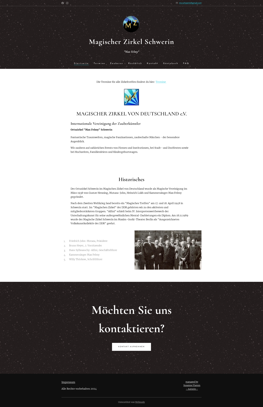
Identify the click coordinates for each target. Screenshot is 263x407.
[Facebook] (63, 3)
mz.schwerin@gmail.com (190, 3)
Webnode (140, 402)
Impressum (68, 382)
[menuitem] (82, 63)
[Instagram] (67, 3)
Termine (161, 81)
